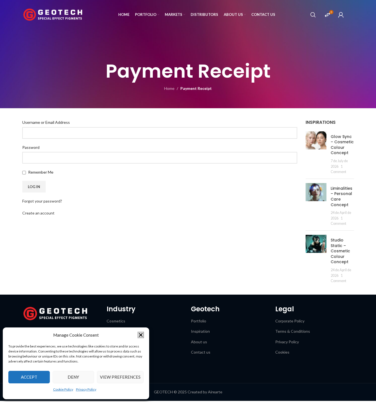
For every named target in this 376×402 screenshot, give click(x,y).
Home (169, 88)
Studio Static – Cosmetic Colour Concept (340, 251)
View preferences (120, 376)
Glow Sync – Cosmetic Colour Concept (342, 145)
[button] (141, 335)
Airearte (215, 391)
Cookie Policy (63, 389)
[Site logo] (52, 14)
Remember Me (40, 172)
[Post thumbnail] (316, 152)
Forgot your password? (42, 201)
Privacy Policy (86, 389)
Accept (29, 376)
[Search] (313, 14)
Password (31, 147)
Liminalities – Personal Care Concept (341, 197)
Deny (73, 376)
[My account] (340, 14)
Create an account (38, 213)
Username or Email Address (46, 122)
